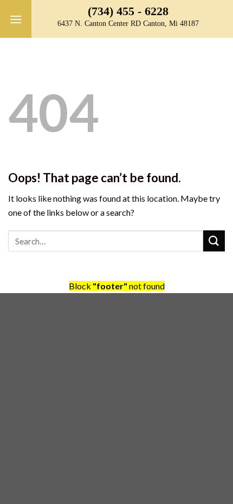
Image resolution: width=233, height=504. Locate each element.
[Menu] (15, 19)
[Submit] (214, 240)
